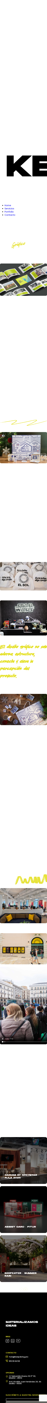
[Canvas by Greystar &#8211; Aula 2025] (23, 1160)
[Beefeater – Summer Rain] (23, 1258)
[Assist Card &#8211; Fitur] (23, 1209)
